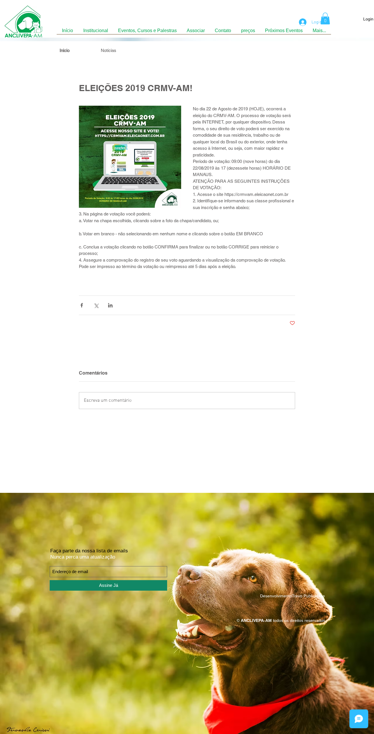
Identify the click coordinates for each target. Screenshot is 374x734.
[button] (325, 19)
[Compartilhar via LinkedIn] (110, 305)
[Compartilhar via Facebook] (81, 305)
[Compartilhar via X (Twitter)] (96, 305)
